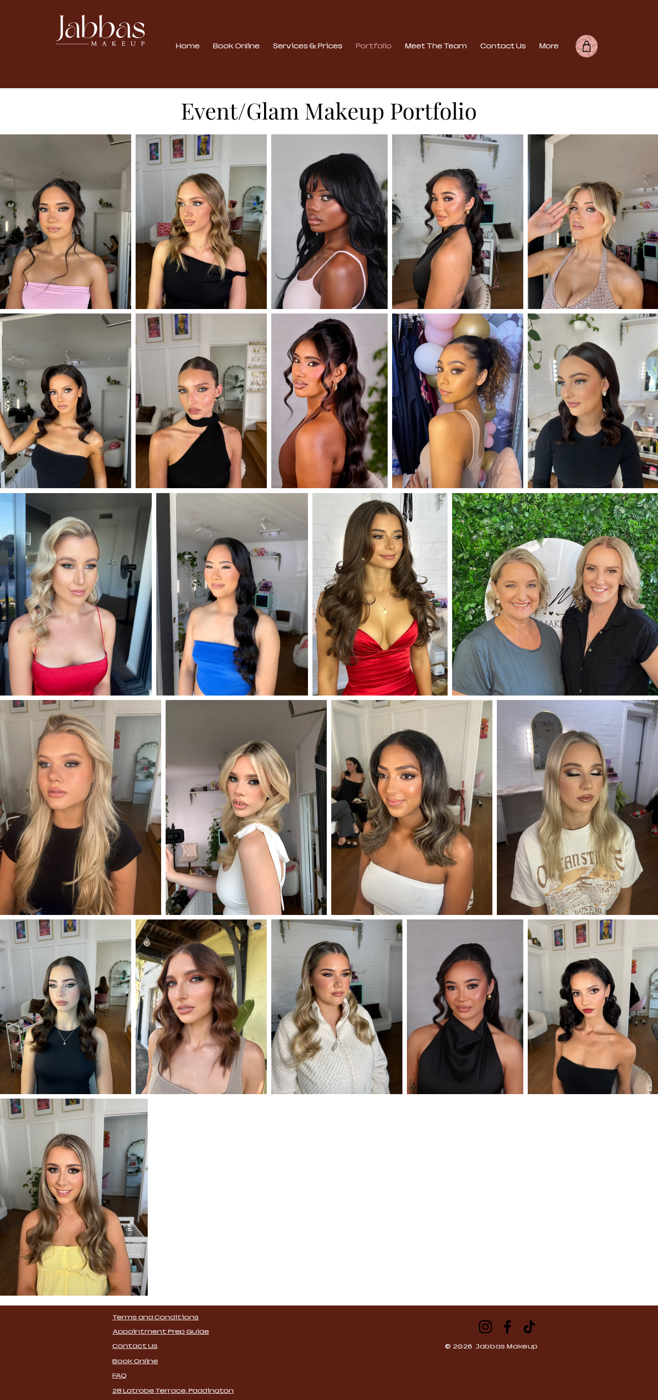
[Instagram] (485, 1327)
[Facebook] (507, 1327)
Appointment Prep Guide (160, 1331)
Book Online (135, 1361)
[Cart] (587, 46)
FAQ (119, 1375)
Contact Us (135, 1345)
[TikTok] (529, 1327)
